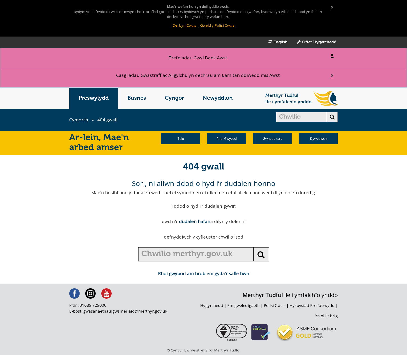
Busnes (136, 98)
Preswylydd (94, 98)
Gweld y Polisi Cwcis (217, 25)
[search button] (332, 117)
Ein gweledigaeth (243, 305)
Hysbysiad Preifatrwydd (312, 305)
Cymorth (78, 120)
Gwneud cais (272, 138)
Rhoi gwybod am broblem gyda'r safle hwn (203, 273)
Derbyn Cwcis (184, 25)
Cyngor (174, 98)
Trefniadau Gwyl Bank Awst (198, 58)
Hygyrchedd (211, 305)
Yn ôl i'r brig (326, 315)
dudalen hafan (194, 221)
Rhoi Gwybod (226, 138)
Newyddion (218, 98)
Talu (180, 138)
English (280, 42)
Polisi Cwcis (274, 305)
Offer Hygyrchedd (319, 42)
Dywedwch (318, 138)
